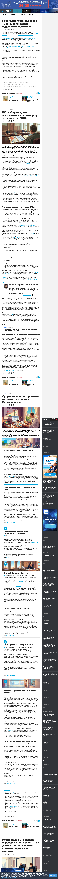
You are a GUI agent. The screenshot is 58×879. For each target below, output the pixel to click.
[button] (9, 29)
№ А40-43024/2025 (31, 202)
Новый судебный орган (7, 38)
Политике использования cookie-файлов (9, 877)
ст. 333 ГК (28, 279)
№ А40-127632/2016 (10, 675)
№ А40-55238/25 (8, 273)
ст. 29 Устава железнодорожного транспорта (28, 175)
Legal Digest (7, 485)
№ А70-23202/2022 (10, 522)
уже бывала (18, 585)
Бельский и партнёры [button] (26, 212)
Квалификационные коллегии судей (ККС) (13, 84)
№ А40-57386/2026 (21, 225)
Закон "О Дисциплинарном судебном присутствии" (15, 86)
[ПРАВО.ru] (6, 11)
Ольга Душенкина (11, 596)
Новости (45, 419)
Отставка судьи (7, 82)
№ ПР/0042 (17, 237)
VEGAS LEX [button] (31, 233)
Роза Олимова (10, 730)
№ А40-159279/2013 (10, 783)
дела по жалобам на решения (30, 38)
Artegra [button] (11, 314)
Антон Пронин (34, 542)
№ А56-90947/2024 (12, 802)
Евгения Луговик (10, 666)
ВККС (26, 82)
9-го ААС (36, 272)
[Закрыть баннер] (23, 868)
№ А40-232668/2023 (12, 799)
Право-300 (4, 14)
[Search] (40, 14)
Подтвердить (53, 875)
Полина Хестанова (10, 370)
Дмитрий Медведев (34, 86)
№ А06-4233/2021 (12, 795)
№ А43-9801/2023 (12, 792)
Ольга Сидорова (10, 476)
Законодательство (17, 82)
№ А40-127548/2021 (12, 806)
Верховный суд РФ (21, 370)
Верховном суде (19, 581)
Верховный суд (11, 192)
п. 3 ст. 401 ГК (12, 170)
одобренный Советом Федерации (25, 34)
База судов (32, 14)
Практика (5, 327)
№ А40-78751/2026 (30, 225)
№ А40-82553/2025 (25, 163)
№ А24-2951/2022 (10, 635)
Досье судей (23, 14)
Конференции (13, 14)
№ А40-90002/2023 (10, 557)
